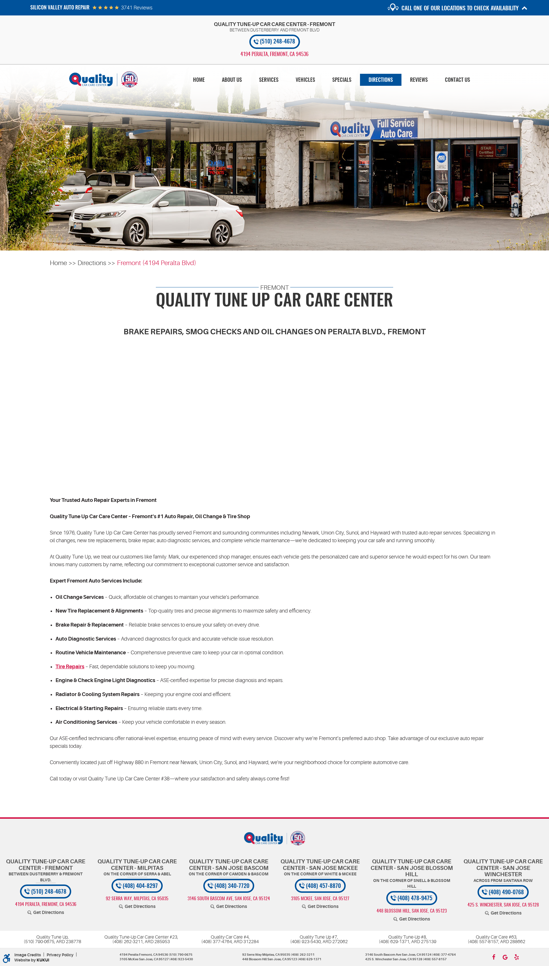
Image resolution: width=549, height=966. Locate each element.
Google (505, 957)
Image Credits (27, 955)
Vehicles (305, 80)
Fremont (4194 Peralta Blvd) (156, 263)
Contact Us (457, 80)
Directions (381, 80)
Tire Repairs (69, 666)
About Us (232, 80)
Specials (341, 80)
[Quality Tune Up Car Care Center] (103, 79)
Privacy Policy (60, 955)
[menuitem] (198, 80)
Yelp (516, 957)
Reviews (419, 80)
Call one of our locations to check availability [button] (460, 8)
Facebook (493, 957)
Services (269, 80)
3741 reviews (136, 8)
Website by (31, 960)
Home (199, 80)
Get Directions (48, 912)
